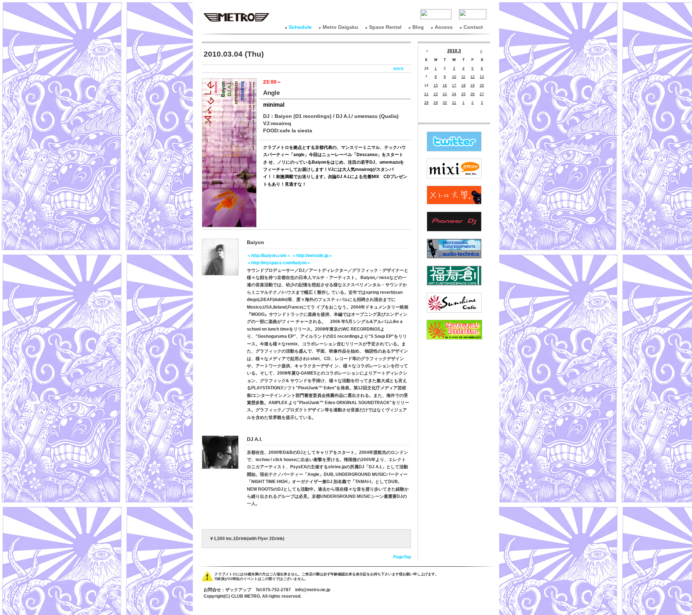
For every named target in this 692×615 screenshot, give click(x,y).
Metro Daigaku (340, 27)
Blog (418, 27)
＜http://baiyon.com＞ (269, 255)
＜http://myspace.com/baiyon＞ (279, 262)
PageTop (402, 556)
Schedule (300, 27)
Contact (473, 27)
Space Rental (385, 27)
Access (444, 27)
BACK (399, 69)
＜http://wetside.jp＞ (312, 255)
